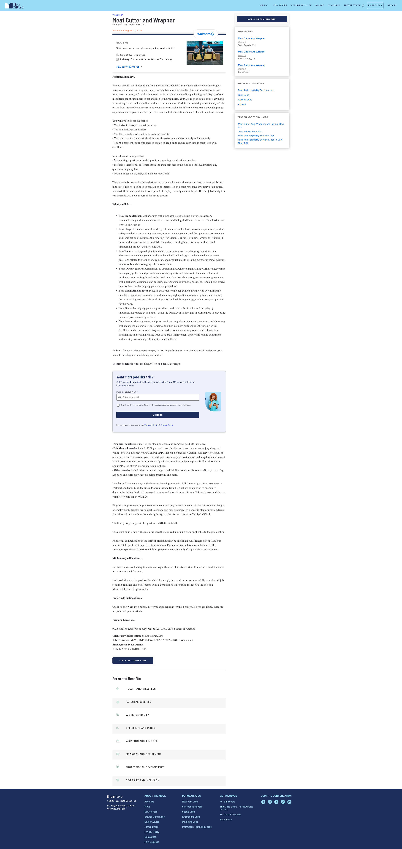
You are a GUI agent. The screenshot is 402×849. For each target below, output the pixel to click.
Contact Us (150, 836)
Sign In (392, 5)
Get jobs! (157, 414)
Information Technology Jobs (197, 826)
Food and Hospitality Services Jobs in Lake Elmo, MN (260, 141)
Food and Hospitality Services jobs (256, 90)
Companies (280, 5)
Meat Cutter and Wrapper (251, 38)
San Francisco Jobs (192, 806)
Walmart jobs (245, 99)
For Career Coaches (230, 814)
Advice (319, 5)
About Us (149, 801)
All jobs (242, 104)
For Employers (227, 801)
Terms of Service (151, 425)
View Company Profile (127, 67)
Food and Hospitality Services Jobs (256, 135)
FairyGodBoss (151, 841)
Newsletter (352, 5)
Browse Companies (154, 816)
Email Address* (127, 392)
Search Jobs (151, 811)
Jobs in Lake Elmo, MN (250, 131)
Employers (375, 5)
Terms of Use (151, 826)
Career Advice (151, 821)
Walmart (118, 15)
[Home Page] (14, 6)
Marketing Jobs (190, 821)
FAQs (147, 806)
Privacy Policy (167, 425)
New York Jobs (190, 801)
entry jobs (243, 95)
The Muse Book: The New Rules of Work (236, 808)
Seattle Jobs (188, 811)
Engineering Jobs (191, 816)
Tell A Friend (226, 819)
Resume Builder (301, 5)
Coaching (334, 5)
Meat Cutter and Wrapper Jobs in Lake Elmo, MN (261, 126)
